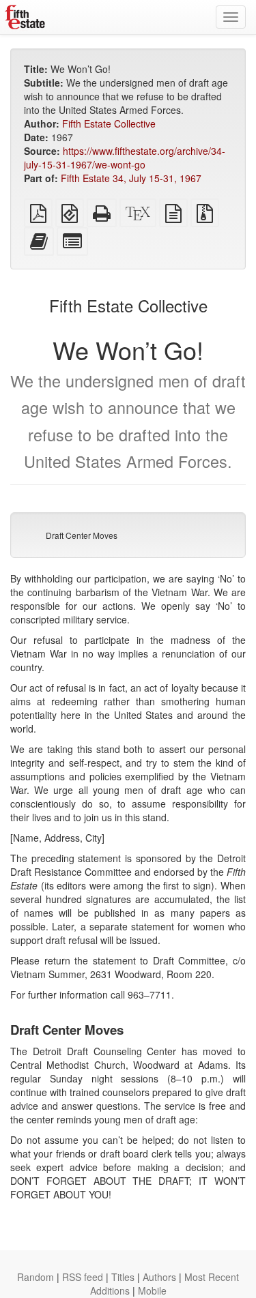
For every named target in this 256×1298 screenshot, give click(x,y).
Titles (122, 1277)
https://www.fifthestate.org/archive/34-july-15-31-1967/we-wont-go (124, 157)
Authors (159, 1277)
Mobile (152, 1290)
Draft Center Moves (81, 535)
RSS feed (82, 1277)
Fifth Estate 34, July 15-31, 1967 (131, 178)
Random (35, 1277)
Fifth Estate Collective (109, 123)
